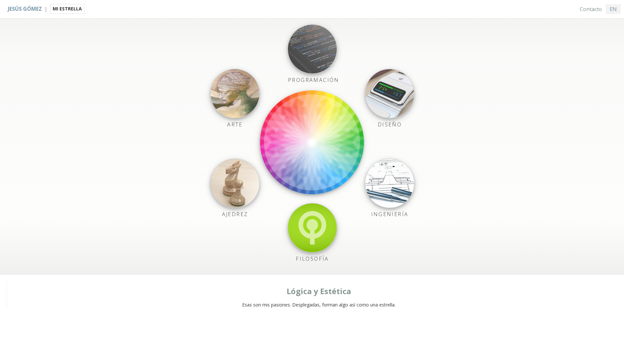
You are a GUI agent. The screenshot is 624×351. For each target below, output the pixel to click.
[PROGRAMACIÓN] (312, 49)
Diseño (390, 124)
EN (613, 9)
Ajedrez (235, 214)
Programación (313, 80)
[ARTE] (235, 93)
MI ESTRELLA (67, 9)
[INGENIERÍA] (389, 183)
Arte (235, 124)
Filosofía (312, 258)
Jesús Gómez (25, 8)
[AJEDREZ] (235, 183)
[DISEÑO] (389, 93)
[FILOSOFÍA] (312, 228)
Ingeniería (390, 214)
